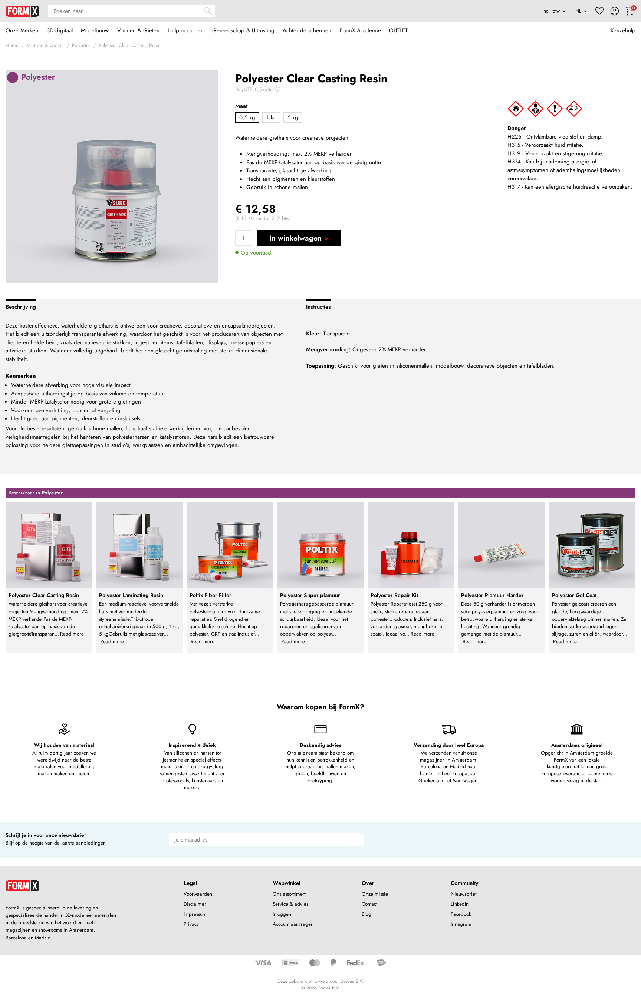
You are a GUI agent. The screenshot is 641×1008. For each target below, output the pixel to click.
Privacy (191, 924)
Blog (366, 914)
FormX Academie (360, 30)
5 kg (292, 117)
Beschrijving (21, 307)
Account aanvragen (293, 924)
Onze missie (375, 894)
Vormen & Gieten (138, 30)
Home (12, 45)
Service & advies (290, 904)
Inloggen (282, 914)
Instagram (461, 924)
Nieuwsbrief (464, 894)
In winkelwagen (295, 238)
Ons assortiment (289, 894)
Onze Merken (22, 30)
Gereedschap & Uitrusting (243, 30)
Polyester (81, 45)
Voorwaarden (198, 894)
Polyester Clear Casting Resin (130, 45)
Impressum (195, 914)
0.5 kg (247, 117)
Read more (72, 633)
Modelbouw (95, 30)
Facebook (461, 914)
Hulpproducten (186, 30)
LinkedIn (460, 904)
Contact (369, 904)
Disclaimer (195, 904)
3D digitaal (60, 30)
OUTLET (398, 30)
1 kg (271, 117)
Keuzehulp (623, 30)
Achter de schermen (307, 30)
